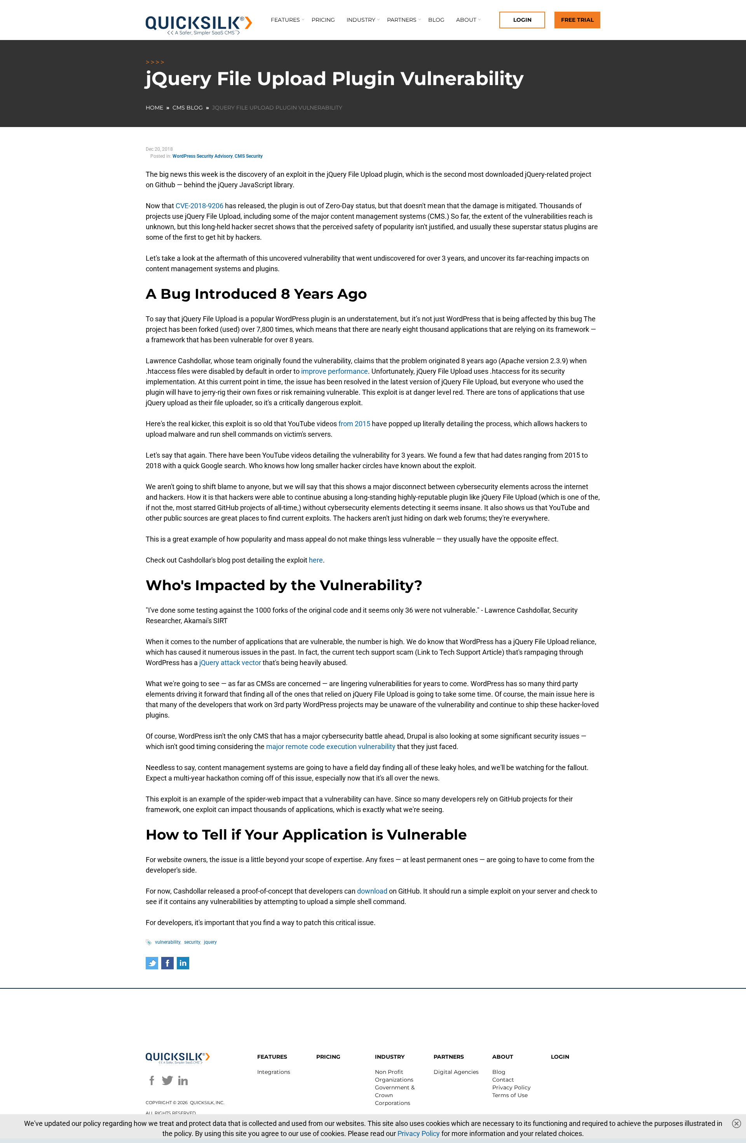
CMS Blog (188, 107)
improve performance (334, 371)
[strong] (361, 22)
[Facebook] (152, 1080)
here (315, 560)
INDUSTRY (389, 1056)
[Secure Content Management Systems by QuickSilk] (178, 1058)
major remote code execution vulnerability (330, 746)
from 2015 (353, 424)
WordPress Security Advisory (203, 156)
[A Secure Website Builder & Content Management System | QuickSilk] (199, 25)
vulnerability (167, 942)
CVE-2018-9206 (198, 206)
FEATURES (272, 1056)
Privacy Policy (418, 1133)
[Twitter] (167, 1080)
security (192, 942)
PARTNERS (449, 1056)
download (371, 891)
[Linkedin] (183, 1080)
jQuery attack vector (229, 663)
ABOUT (502, 1056)
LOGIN (560, 1056)
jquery (210, 942)
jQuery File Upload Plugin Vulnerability (277, 107)
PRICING (328, 1056)
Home (154, 107)
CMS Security (249, 156)
